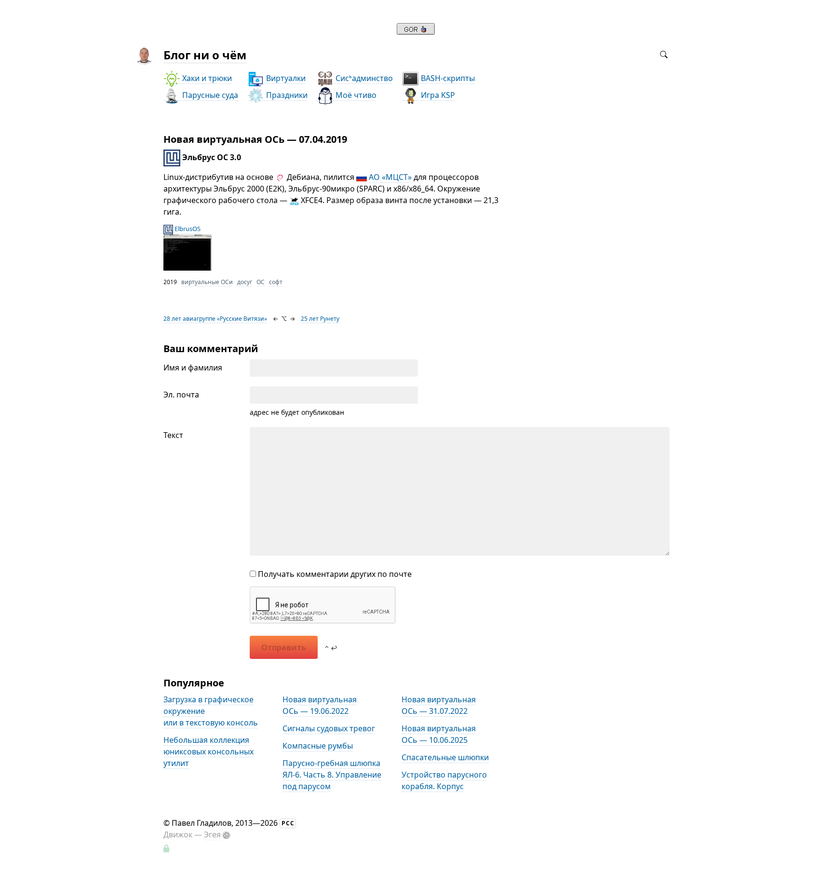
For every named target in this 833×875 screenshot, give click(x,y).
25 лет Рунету (320, 318)
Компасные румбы (317, 745)
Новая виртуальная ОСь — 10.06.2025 (439, 734)
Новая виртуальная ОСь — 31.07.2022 (439, 705)
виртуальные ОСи (207, 282)
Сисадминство (363, 78)
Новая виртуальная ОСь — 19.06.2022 (319, 705)
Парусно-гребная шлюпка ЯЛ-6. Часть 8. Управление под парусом (331, 775)
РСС (288, 823)
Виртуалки (285, 78)
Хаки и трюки (206, 78)
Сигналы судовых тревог (328, 728)
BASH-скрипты (447, 78)
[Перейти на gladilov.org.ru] (416, 32)
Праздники (286, 95)
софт (275, 282)
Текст (173, 435)
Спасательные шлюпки (445, 757)
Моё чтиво (355, 95)
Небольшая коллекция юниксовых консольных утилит (208, 751)
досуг (244, 282)
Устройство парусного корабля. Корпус (444, 780)
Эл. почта (181, 394)
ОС (260, 282)
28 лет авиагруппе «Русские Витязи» (215, 318)
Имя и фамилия (192, 367)
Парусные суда (209, 95)
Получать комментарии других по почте (334, 574)
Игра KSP (437, 95)
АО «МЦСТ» (390, 177)
